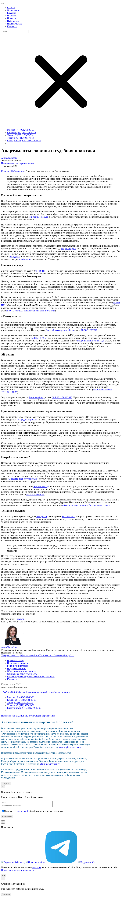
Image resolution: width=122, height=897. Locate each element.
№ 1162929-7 (68, 516)
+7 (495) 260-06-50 (24, 130)
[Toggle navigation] (2, 3)
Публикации (17, 171)
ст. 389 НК (40, 271)
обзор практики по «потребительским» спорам (86, 505)
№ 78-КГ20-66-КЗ (35, 494)
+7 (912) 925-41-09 (25, 138)
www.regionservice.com (69, 747)
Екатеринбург (14, 140)
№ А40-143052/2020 (62, 397)
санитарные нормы (38, 217)
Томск (10, 135)
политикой (22, 811)
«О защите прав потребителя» (22, 478)
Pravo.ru (20, 619)
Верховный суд (36, 397)
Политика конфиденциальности (17, 715)
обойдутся (15, 256)
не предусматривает (27, 419)
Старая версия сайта (44, 715)
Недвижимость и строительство (17, 163)
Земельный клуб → (64, 655)
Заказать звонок (62, 692)
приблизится (24, 259)
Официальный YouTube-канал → (37, 655)
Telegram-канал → (10, 655)
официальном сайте (50, 764)
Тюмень (11, 138)
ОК (3, 875)
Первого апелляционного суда (39, 310)
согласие (36, 867)
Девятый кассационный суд (60, 330)
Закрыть (6, 783)
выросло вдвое (68, 248)
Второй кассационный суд (90, 340)
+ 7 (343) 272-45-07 (31, 140)
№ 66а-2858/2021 (14, 310)
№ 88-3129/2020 (89, 330)
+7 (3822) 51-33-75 (23, 135)
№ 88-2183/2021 (39, 338)
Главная (5, 171)
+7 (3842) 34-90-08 (27, 132)
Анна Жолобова (9, 158)
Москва (11, 130)
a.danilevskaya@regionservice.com (37, 692)
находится (41, 516)
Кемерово (12, 132)
